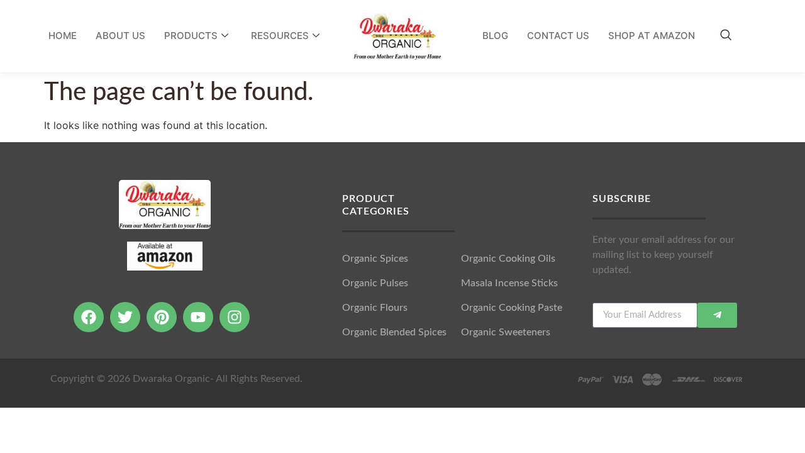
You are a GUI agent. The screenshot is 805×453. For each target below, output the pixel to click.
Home (62, 36)
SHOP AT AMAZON (651, 36)
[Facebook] (89, 317)
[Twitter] (125, 317)
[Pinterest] (162, 317)
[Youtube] (198, 317)
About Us (120, 36)
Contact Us (558, 36)
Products (191, 36)
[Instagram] (234, 317)
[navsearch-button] (725, 35)
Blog (495, 36)
